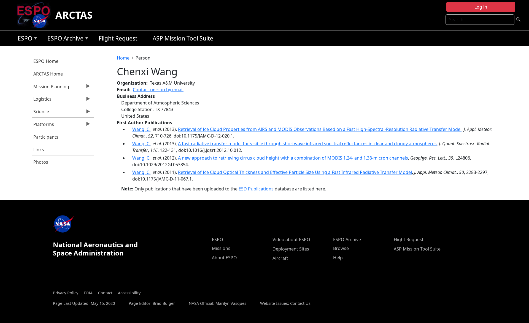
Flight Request (118, 38)
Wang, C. (141, 129)
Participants (45, 137)
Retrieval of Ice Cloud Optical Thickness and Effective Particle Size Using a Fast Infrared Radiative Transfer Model (295, 172)
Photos (40, 162)
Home (123, 58)
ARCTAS (74, 15)
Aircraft (280, 258)
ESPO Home (45, 61)
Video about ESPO (291, 239)
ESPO (23, 39)
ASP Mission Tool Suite (183, 38)
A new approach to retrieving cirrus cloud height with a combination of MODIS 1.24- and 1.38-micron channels (293, 158)
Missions (221, 248)
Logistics (42, 100)
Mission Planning (50, 88)
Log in (480, 7)
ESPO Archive (64, 39)
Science (40, 113)
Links (38, 150)
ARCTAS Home (48, 74)
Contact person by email (158, 90)
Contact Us (300, 303)
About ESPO (224, 258)
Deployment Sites (290, 249)
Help (338, 258)
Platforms (43, 125)
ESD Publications (256, 189)
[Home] (35, 15)
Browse (341, 248)
